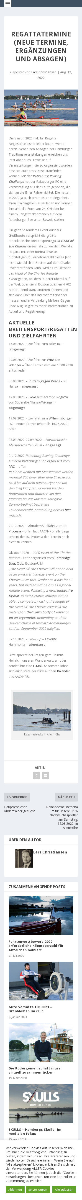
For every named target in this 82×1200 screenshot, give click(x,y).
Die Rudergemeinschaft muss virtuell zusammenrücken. (35, 1070)
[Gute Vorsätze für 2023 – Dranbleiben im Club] (41, 981)
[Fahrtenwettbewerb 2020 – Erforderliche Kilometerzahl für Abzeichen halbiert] (41, 915)
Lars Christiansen (43, 72)
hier (68, 510)
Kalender (63, 671)
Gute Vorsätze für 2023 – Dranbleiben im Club (30, 1009)
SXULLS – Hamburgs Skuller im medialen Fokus (35, 1131)
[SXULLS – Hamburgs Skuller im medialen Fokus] (41, 1103)
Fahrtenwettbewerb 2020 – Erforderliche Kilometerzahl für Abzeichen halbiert (36, 945)
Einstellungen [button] (37, 1189)
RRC (12, 466)
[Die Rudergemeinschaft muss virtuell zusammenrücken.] (41, 1042)
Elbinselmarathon (41, 397)
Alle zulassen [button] (64, 1189)
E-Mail (37, 666)
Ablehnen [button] (15, 1189)
